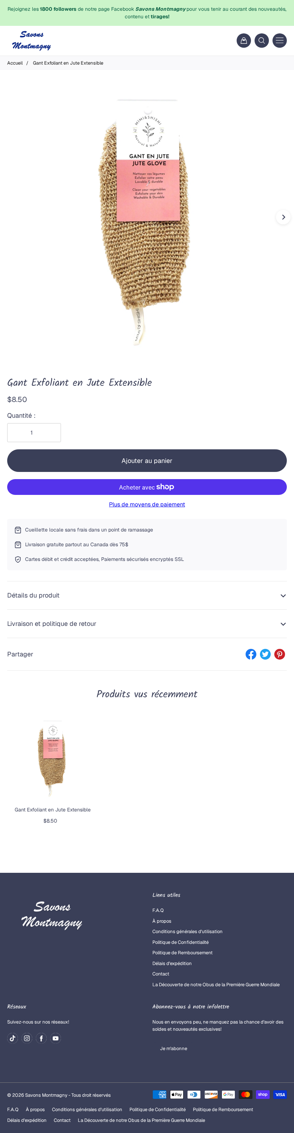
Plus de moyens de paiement (147, 504)
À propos (161, 921)
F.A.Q (158, 910)
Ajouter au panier (147, 461)
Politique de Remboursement (182, 953)
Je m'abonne (173, 1048)
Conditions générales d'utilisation (187, 931)
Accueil (15, 63)
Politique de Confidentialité (180, 942)
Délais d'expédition (172, 963)
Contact (160, 974)
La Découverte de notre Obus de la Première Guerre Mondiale (216, 985)
